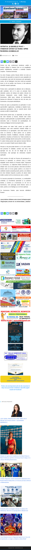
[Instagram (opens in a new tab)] (18, 4)
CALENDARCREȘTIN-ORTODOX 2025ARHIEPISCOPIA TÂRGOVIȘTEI (15, 379)
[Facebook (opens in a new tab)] (15, 4)
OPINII (16, 55)
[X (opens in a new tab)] (13, 4)
